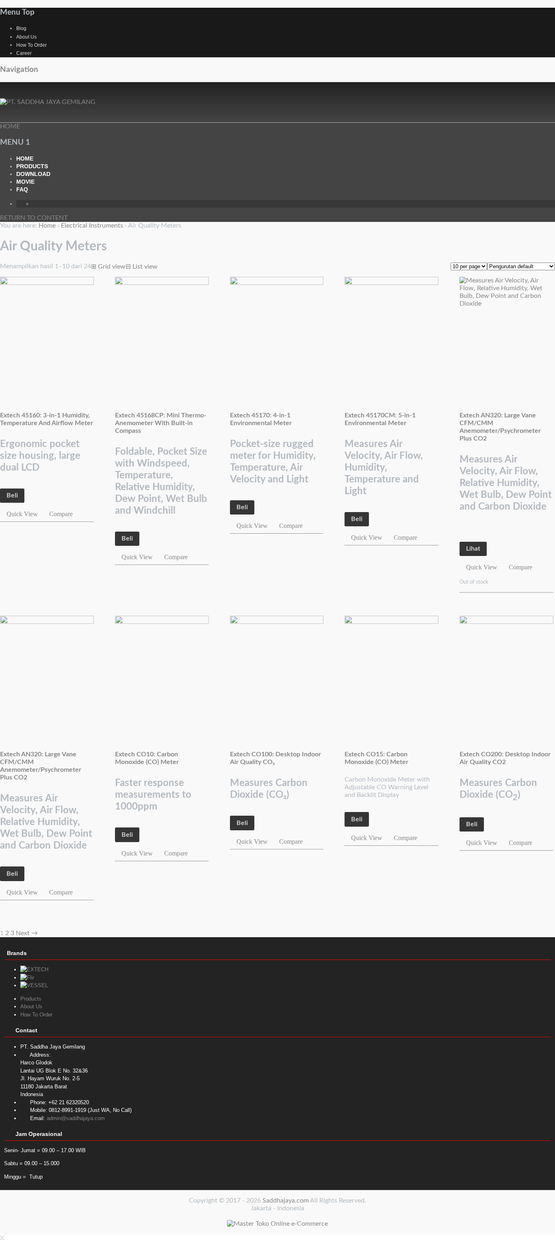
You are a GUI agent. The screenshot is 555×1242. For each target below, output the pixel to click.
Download (33, 174)
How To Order (31, 45)
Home (24, 158)
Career (24, 53)
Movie (25, 181)
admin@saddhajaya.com (76, 1118)
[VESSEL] (34, 985)
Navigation (19, 70)
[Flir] (27, 978)
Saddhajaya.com (285, 1200)
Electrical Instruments (92, 225)
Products (32, 166)
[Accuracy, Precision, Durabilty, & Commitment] (47, 102)
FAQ (22, 189)
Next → (27, 933)
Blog (21, 28)
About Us (26, 37)
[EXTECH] (34, 969)
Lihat (473, 548)
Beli (12, 495)
